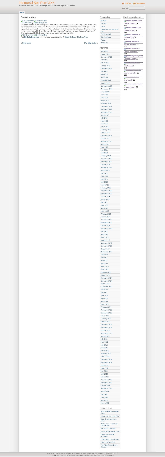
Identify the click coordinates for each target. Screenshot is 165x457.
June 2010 (104, 368)
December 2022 (106, 106)
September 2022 (106, 112)
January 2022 (105, 132)
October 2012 (105, 330)
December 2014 (106, 278)
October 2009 (105, 386)
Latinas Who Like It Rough (110, 439)
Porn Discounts (106, 34)
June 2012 (104, 342)
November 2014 (106, 281)
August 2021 (105, 144)
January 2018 (105, 240)
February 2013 (106, 319)
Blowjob (103, 20)
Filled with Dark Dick (108, 442)
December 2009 (106, 380)
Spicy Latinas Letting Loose (110, 432)
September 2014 (106, 287)
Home (22, 12)
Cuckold (103, 23)
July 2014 (104, 293)
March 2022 (105, 127)
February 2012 (106, 354)
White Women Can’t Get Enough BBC (109, 425)
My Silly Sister (90, 43)
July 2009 (104, 394)
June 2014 (104, 295)
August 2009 (105, 391)
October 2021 (105, 138)
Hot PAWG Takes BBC (108, 429)
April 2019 (104, 208)
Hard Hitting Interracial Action (108, 420)
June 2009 (104, 397)
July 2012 (104, 339)
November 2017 (106, 246)
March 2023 (105, 101)
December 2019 (106, 191)
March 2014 (105, 304)
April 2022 (104, 124)
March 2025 (105, 63)
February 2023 (106, 103)
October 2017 (105, 249)
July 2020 (104, 173)
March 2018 (105, 237)
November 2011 (106, 362)
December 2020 (106, 159)
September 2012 (106, 333)
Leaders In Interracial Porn (110, 416)
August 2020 (105, 170)
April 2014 (104, 301)
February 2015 (106, 272)
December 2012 (106, 324)
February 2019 (106, 214)
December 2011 (106, 359)
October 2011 (105, 365)
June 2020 (104, 176)
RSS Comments (109, 455)
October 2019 (105, 196)
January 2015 (105, 275)
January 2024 (105, 83)
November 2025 (106, 57)
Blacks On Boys (70, 37)
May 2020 (104, 179)
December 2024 (106, 69)
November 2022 (106, 109)
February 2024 (106, 80)
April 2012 (104, 348)
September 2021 (106, 141)
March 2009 (105, 403)
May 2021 (104, 150)
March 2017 (105, 266)
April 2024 (104, 77)
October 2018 (105, 226)
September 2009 (106, 388)
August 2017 (105, 255)
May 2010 (104, 371)
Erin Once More (26, 23)
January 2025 (105, 66)
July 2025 (104, 60)
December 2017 (106, 243)
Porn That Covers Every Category (109, 446)
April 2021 (104, 153)
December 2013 (106, 310)
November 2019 (106, 194)
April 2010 (104, 374)
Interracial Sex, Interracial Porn (109, 30)
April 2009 (104, 400)
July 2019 (104, 202)
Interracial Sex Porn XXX (37, 3)
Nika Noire (26, 43)
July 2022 (104, 118)
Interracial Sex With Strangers (107, 435)
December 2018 (106, 220)
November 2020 (106, 162)
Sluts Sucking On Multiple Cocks (110, 412)
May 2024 (104, 74)
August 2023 (105, 92)
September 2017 (106, 252)
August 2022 (105, 115)
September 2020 (106, 167)
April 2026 (104, 51)
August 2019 (105, 199)
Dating (103, 26)
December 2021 (106, 135)
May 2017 (104, 260)
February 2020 (106, 188)
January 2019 (105, 217)
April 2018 (104, 234)
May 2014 (104, 298)
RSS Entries (97, 455)
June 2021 (104, 147)
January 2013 (105, 322)
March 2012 (105, 351)
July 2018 (104, 231)
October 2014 (105, 284)
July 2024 (104, 71)
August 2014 (105, 290)
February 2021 (106, 156)
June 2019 (104, 205)
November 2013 (106, 313)
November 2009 (106, 383)
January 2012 (105, 356)
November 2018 (106, 223)
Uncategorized (106, 37)
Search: (125, 8)
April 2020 (104, 182)
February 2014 (106, 307)
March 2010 (105, 377)
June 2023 (104, 95)
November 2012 (106, 327)
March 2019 (105, 211)
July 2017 (104, 258)
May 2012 (104, 345)
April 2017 (104, 263)
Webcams (104, 43)
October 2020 (105, 165)
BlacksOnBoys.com (40, 23)
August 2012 (105, 336)
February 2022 (106, 130)
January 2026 (105, 54)
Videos (103, 40)
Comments (140, 3)
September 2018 (106, 229)
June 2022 (104, 121)
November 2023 (106, 86)
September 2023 (106, 89)
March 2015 (105, 269)
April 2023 (104, 98)
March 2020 (105, 185)
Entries (128, 3)
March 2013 (105, 316)
